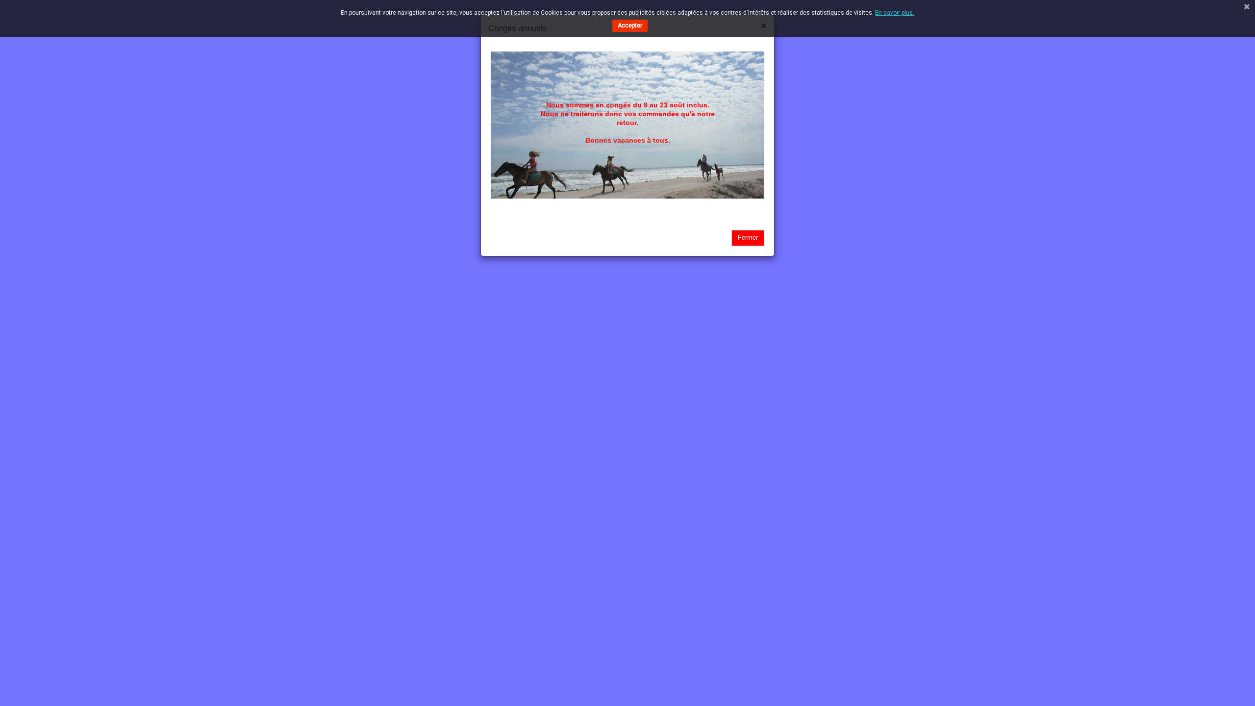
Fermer (748, 237)
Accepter (630, 25)
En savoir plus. (894, 12)
